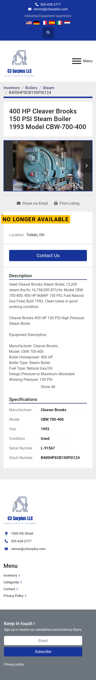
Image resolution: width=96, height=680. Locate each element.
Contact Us (48, 255)
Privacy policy (14, 664)
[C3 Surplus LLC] (20, 508)
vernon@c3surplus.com (50, 9)
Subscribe (43, 651)
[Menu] (76, 61)
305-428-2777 (50, 4)
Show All (48, 387)
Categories (11, 582)
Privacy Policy (13, 596)
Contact (9, 589)
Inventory (10, 575)
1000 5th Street (22, 533)
